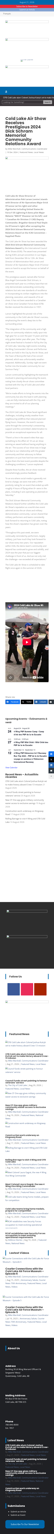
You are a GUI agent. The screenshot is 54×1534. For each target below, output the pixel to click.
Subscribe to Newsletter (27, 6)
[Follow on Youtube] (40, 989)
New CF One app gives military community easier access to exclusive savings (25, 1107)
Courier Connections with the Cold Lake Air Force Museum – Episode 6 (24, 1271)
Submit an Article (27, 9)
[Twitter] (51, 759)
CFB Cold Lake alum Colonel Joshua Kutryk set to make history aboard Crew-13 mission (26, 1056)
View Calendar (11, 767)
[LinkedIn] (51, 765)
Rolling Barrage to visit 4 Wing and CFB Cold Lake (25, 1160)
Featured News (26, 152)
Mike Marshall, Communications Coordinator (27, 149)
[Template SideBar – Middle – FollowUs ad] (27, 937)
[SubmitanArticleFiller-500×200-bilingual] (27, 67)
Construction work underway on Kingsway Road (22, 1136)
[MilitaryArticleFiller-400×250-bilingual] (27, 911)
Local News (39, 152)
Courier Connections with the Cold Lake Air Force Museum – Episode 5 (24, 1309)
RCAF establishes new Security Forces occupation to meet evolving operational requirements (25, 1235)
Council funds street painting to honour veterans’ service (26, 1081)
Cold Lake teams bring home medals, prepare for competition (25, 1209)
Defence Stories (15, 1240)
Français (7, 13)
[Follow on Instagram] (27, 989)
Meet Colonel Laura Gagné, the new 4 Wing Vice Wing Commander (25, 1185)
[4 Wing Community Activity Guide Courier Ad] (27, 40)
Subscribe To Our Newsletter (25, 1524)
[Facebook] (51, 754)
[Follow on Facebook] (13, 989)
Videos (14, 1286)
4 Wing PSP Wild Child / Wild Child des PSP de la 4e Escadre (31, 744)
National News (18, 1243)
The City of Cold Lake (17, 1085)
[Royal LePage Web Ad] (27, 22)
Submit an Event (18, 1515)
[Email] (51, 770)
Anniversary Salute (29, 1280)
